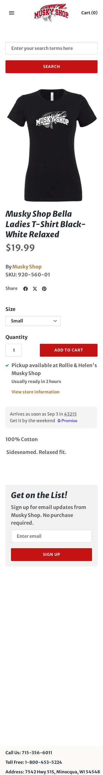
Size (10, 309)
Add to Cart (68, 350)
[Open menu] (11, 13)
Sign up (51, 554)
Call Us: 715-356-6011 (28, 752)
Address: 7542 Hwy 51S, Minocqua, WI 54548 (52, 771)
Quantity (16, 337)
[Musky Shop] (51, 13)
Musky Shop (27, 267)
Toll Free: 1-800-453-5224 (33, 762)
